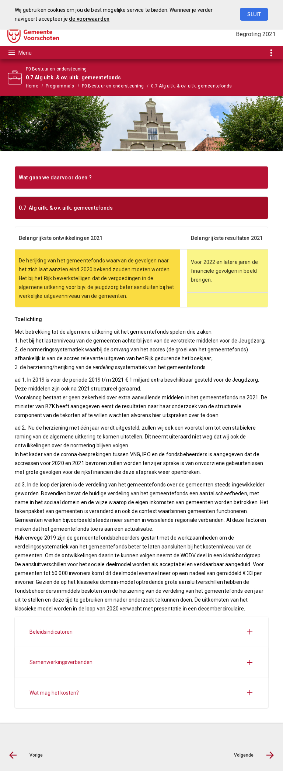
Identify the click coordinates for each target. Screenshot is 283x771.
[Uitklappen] (249, 632)
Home (32, 86)
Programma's (60, 86)
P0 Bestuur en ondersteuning (113, 86)
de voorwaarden (89, 19)
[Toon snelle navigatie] (271, 52)
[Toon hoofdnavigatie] (19, 52)
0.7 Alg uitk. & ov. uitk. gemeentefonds (191, 86)
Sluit (254, 14)
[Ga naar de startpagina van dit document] (33, 34)
